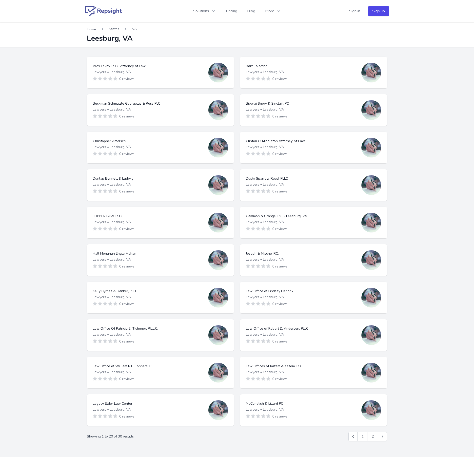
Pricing (231, 11)
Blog (251, 11)
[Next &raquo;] (382, 436)
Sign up (378, 11)
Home (91, 29)
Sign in (354, 11)
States (114, 29)
